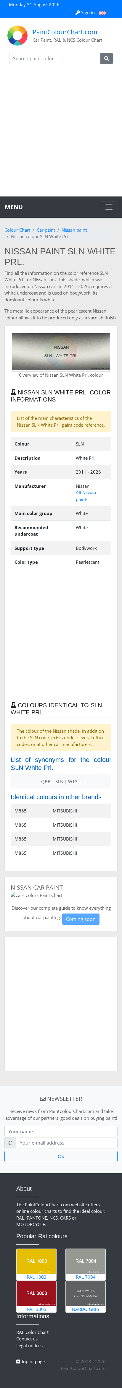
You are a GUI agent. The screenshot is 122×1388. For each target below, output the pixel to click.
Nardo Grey (85, 1309)
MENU (14, 207)
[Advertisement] (61, 133)
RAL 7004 (86, 1277)
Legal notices (29, 1345)
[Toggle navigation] (109, 207)
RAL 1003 (36, 1277)
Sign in (88, 12)
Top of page (32, 1361)
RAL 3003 (36, 1309)
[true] (106, 58)
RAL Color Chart (32, 1332)
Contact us (27, 1339)
